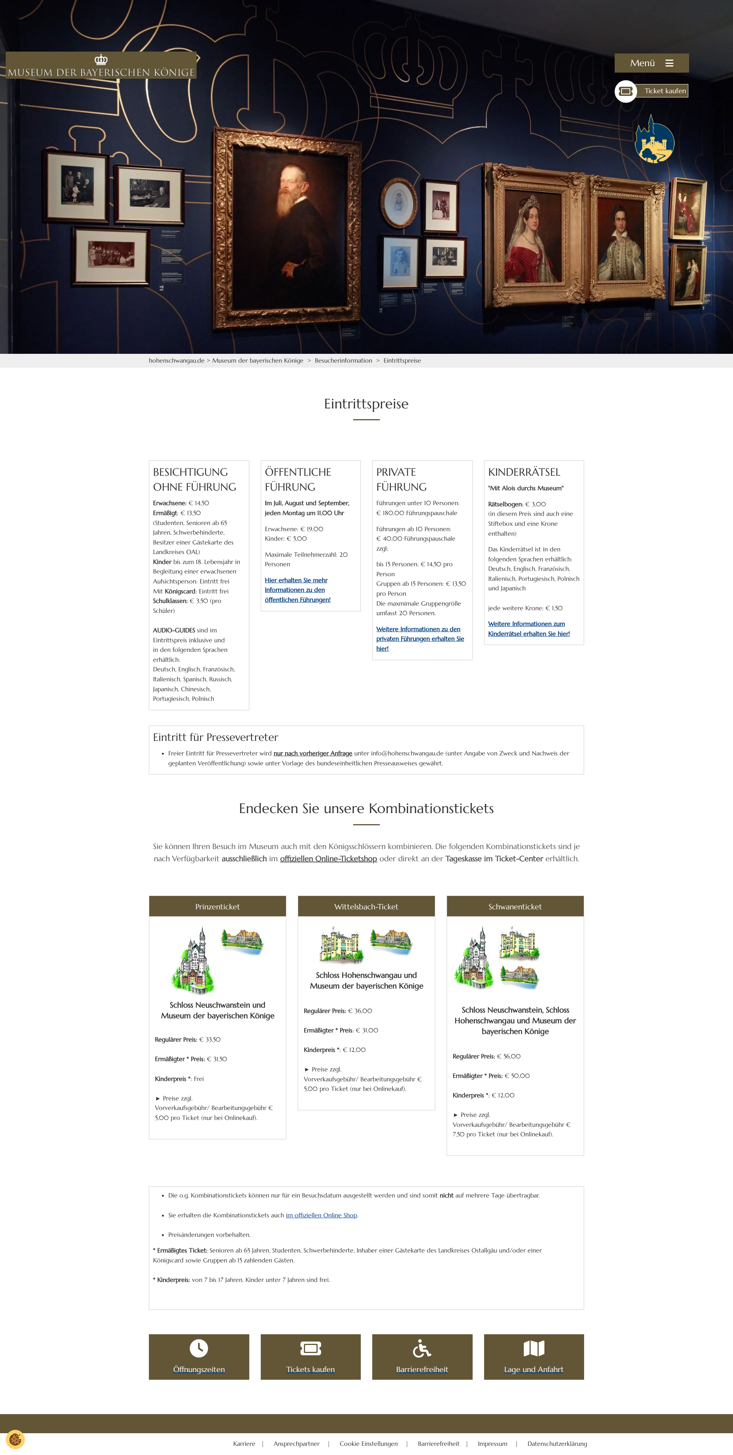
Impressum (493, 1443)
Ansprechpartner (297, 1443)
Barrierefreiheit (439, 1443)
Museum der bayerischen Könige (258, 360)
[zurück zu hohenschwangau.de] (655, 138)
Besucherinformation (343, 360)
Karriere (245, 1443)
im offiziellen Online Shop (321, 1215)
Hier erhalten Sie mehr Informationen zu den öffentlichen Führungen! (298, 589)
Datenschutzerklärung (557, 1443)
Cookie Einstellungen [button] (370, 1443)
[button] (651, 63)
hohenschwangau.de (177, 360)
